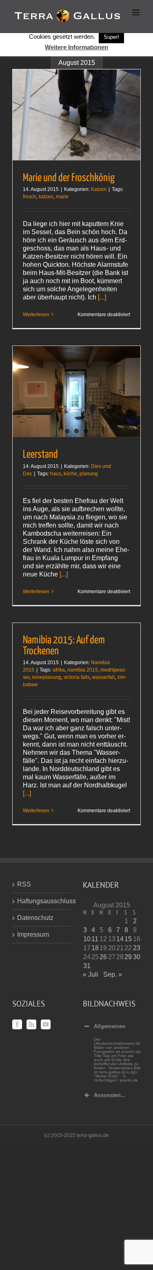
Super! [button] (111, 37)
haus (55, 474)
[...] (102, 297)
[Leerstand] (76, 391)
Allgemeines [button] (109, 1026)
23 (136, 947)
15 (128, 938)
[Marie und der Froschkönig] (76, 114)
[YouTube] (46, 1024)
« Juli (90, 974)
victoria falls (77, 677)
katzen (46, 196)
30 (136, 956)
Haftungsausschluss (42, 901)
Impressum (33, 934)
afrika (59, 670)
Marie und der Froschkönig (69, 178)
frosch (29, 196)
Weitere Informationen (76, 47)
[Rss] (31, 1024)
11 (94, 938)
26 (103, 956)
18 (95, 947)
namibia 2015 (82, 670)
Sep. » (112, 974)
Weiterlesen (36, 314)
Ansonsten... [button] (110, 1095)
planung (89, 474)
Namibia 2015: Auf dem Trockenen (64, 646)
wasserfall (103, 677)
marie (62, 196)
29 (128, 956)
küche (70, 474)
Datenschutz (35, 917)
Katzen (98, 189)
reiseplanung (46, 677)
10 (87, 938)
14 (120, 938)
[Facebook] (17, 1024)
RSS (24, 884)
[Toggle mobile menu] (136, 12)
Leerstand (40, 454)
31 (87, 965)
